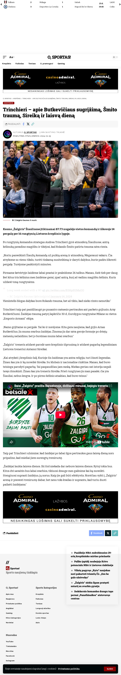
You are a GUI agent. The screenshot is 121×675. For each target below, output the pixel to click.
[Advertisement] (60, 32)
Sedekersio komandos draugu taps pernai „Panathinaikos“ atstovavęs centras (92, 595)
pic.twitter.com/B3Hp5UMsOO (65, 290)
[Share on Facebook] (23, 124)
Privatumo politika (69, 669)
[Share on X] (28, 124)
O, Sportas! (59, 57)
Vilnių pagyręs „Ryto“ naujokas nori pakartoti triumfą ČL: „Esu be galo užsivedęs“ (90, 574)
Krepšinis (8, 103)
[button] (110, 669)
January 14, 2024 (61, 296)
